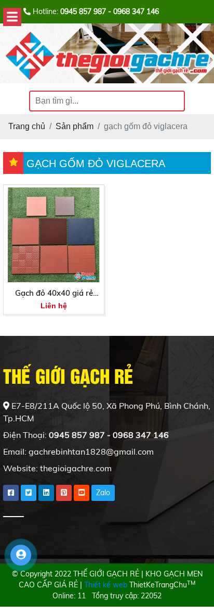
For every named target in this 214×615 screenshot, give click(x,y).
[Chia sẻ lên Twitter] (28, 493)
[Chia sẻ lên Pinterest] (64, 493)
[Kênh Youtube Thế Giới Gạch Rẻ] (81, 493)
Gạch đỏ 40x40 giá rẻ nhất (54, 293)
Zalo (103, 492)
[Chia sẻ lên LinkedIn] (46, 493)
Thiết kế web (105, 584)
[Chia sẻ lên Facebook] (11, 493)
